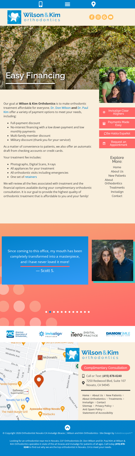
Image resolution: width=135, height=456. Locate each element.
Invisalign (117, 191)
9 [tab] (77, 312)
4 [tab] (58, 312)
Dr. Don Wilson (61, 108)
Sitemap (87, 405)
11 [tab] (85, 312)
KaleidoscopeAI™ (124, 433)
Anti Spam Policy (92, 409)
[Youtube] (110, 17)
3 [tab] (54, 312)
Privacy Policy (103, 405)
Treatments (117, 187)
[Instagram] (98, 17)
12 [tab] (89, 312)
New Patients (117, 175)
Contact (117, 196)
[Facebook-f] (92, 17)
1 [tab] (46, 312)
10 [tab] (81, 312)
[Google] (104, 17)
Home (117, 167)
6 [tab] (65, 312)
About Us (117, 171)
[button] (67, 4)
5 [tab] (62, 312)
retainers (31, 177)
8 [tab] (73, 312)
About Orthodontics (113, 181)
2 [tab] (50, 315)
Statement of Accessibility (98, 412)
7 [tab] (69, 312)
